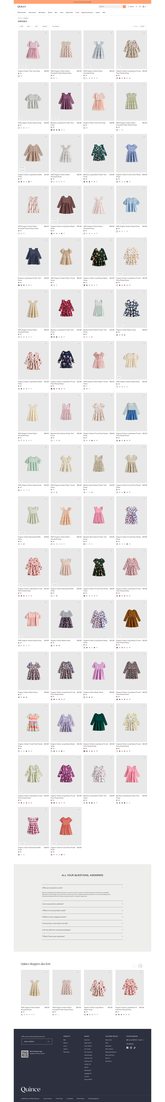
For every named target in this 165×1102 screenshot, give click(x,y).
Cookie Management (93, 1098)
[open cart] (140, 7)
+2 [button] (129, 181)
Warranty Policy (109, 1055)
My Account (108, 1040)
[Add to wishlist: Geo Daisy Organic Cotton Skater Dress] (144, 292)
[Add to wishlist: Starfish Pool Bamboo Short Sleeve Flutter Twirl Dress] (111, 292)
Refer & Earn (88, 1043)
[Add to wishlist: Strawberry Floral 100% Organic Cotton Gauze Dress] (144, 344)
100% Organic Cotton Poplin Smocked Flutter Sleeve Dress (61, 72)
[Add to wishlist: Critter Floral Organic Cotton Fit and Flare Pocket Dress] (111, 395)
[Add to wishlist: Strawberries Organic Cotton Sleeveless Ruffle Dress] (46, 810)
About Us (87, 1040)
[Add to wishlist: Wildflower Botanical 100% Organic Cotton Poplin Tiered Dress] (79, 447)
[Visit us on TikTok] (135, 1048)
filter (22, 26)
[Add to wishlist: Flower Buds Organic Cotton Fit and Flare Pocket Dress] (144, 499)
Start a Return (109, 1049)
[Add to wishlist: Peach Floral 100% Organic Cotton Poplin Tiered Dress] (79, 240)
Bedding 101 (87, 1070)
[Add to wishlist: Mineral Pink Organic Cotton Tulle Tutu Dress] (111, 85)
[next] (140, 966)
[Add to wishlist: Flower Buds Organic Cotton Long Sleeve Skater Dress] (111, 602)
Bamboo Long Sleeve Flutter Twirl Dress (62, 124)
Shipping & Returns (110, 1052)
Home (65, 1046)
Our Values (87, 1049)
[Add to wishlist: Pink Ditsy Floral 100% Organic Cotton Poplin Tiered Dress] (111, 344)
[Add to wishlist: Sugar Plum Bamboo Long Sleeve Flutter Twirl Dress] (79, 85)
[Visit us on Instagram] (131, 1048)
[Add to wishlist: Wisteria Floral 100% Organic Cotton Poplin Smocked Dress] (79, 137)
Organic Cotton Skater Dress (126, 330)
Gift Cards (66, 1052)
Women (65, 1043)
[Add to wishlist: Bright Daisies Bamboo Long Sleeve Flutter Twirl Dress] (111, 758)
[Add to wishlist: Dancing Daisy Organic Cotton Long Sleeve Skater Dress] (111, 240)
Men (64, 1040)
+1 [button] (96, 78)
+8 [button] (129, 78)
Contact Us (108, 1061)
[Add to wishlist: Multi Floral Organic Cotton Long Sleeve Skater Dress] (46, 137)
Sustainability (88, 1055)
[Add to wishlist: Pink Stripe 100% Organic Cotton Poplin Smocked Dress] (111, 188)
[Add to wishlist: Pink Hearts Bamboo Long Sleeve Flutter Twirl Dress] (144, 758)
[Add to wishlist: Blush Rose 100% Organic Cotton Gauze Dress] (46, 602)
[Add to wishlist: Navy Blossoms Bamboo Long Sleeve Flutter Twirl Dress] (46, 240)
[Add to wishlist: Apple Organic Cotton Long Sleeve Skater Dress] (46, 344)
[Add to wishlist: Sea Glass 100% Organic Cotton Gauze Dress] (46, 447)
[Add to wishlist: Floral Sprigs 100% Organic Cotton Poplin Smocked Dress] (46, 395)
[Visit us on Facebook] (127, 1048)
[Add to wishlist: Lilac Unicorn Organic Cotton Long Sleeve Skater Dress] (79, 706)
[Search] (124, 6)
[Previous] (134, 966)
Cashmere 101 (88, 1058)
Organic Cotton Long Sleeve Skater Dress (30, 176)
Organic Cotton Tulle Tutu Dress (29, 71)
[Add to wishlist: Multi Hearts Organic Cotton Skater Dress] (46, 654)
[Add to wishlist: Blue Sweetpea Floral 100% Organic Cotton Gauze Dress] (46, 85)
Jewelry (65, 1049)
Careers (86, 1076)
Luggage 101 (87, 1073)
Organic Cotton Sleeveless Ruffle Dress (29, 538)
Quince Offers (88, 1079)
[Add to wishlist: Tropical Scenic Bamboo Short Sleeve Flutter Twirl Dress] (79, 395)
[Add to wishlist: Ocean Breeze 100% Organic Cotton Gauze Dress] (144, 188)
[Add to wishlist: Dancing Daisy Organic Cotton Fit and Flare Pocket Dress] (111, 551)
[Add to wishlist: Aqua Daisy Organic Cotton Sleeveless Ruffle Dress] (46, 499)
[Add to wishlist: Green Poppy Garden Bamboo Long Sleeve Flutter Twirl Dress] (111, 137)
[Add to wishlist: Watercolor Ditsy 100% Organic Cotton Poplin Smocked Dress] (79, 499)
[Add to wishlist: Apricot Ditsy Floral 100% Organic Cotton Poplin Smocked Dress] (46, 292)
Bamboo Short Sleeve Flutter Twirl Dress (95, 331)
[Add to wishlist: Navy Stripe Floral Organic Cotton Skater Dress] (79, 602)
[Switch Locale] (143, 7)
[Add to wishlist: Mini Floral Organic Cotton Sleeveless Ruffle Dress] (79, 551)
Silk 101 (86, 1067)
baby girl (20, 18)
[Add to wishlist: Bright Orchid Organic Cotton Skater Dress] (111, 654)
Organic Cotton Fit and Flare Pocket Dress (128, 176)
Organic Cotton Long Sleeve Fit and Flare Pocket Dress (128, 72)
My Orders (108, 1046)
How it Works (88, 1046)
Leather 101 (87, 1064)
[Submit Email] (48, 1041)
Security (107, 1058)
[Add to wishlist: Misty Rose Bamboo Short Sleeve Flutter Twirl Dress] (111, 499)
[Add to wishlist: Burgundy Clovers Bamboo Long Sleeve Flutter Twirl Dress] (79, 292)
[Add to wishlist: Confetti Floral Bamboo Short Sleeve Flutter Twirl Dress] (111, 447)
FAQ (106, 1043)
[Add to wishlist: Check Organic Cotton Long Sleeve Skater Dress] (79, 188)
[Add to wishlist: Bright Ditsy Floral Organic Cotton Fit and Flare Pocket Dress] (144, 447)
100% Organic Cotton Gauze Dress (29, 123)
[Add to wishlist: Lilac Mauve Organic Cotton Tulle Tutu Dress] (46, 33)
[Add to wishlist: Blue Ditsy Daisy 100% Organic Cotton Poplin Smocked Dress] (111, 33)
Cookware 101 (88, 1061)
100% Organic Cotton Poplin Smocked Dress (93, 72)
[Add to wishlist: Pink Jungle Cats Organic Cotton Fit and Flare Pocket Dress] (79, 810)
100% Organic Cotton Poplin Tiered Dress (63, 279)
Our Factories (88, 1052)
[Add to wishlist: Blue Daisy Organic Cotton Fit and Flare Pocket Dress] (144, 137)
